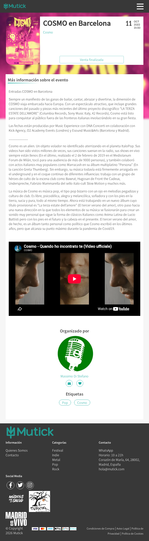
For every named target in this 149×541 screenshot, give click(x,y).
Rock (55, 469)
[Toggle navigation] (140, 6)
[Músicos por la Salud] (16, 498)
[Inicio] (15, 6)
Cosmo (48, 32)
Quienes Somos (17, 450)
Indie (55, 455)
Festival (57, 450)
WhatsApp (106, 450)
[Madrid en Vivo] (39, 501)
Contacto (12, 455)
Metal (56, 459)
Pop (65, 402)
